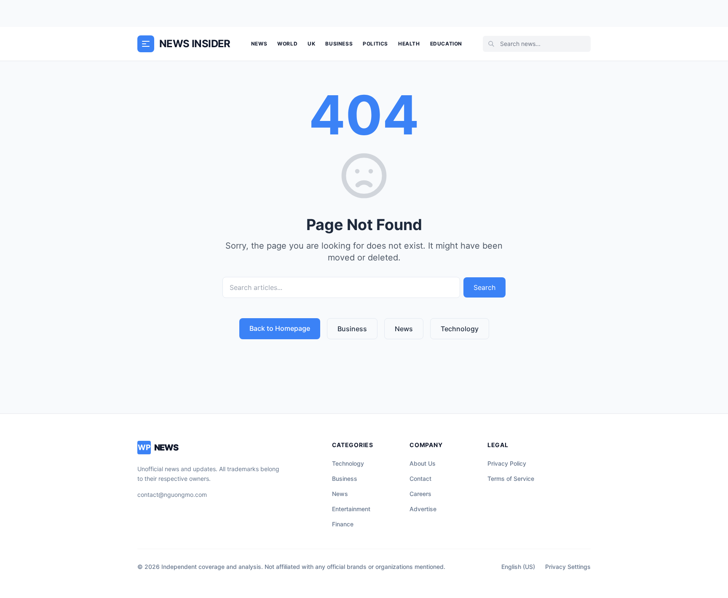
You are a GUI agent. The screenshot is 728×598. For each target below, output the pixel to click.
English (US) (518, 566)
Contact (420, 478)
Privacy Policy (506, 463)
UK (311, 43)
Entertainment (351, 508)
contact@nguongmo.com (172, 494)
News (259, 43)
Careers (420, 493)
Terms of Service (510, 478)
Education (446, 43)
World (287, 43)
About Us (423, 463)
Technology (460, 328)
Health (409, 43)
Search (484, 287)
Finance (342, 524)
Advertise (423, 508)
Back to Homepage (279, 328)
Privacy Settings (568, 566)
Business (339, 43)
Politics (375, 43)
